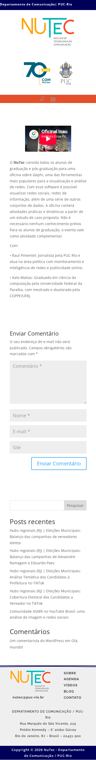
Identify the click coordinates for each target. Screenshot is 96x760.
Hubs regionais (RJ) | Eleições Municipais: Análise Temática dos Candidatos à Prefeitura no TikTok (45, 577)
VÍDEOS (71, 685)
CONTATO (72, 697)
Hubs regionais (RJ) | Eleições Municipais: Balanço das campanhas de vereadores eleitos (45, 536)
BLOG (69, 691)
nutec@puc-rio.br (28, 697)
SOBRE (70, 673)
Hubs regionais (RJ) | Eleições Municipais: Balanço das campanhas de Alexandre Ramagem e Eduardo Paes (45, 556)
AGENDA (71, 679)
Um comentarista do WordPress (37, 640)
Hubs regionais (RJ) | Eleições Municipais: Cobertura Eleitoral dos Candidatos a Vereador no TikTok (45, 597)
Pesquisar (75, 505)
